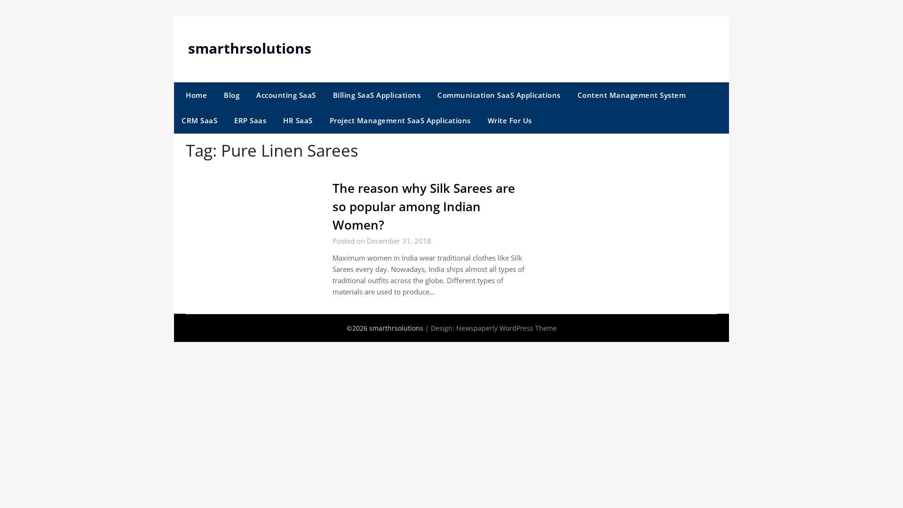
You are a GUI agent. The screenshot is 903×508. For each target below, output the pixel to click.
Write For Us (510, 120)
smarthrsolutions (249, 48)
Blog (231, 95)
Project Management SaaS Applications (400, 120)
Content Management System (632, 95)
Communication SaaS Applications (499, 95)
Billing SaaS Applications (377, 95)
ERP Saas (250, 120)
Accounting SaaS (286, 95)
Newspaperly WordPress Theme (506, 328)
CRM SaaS (199, 120)
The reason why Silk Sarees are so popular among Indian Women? (424, 206)
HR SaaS (298, 120)
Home (196, 95)
